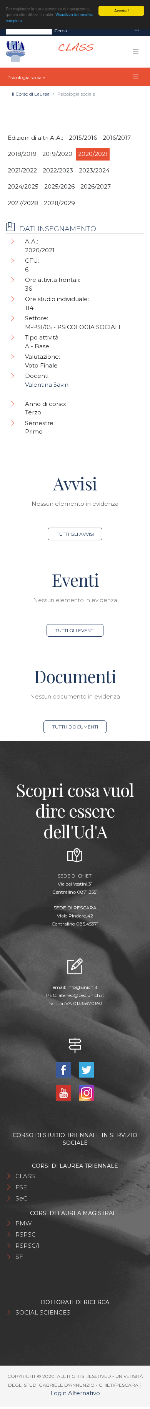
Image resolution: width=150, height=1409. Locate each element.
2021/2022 (22, 170)
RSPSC (25, 1234)
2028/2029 (59, 203)
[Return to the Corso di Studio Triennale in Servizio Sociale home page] (73, 52)
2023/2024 (94, 170)
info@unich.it (82, 987)
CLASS (25, 1176)
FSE (21, 1187)
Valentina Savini (47, 384)
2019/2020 (57, 153)
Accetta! (121, 10)
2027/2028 (23, 203)
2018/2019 (22, 153)
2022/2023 (58, 170)
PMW (23, 1223)
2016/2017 (117, 137)
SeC (21, 1198)
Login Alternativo (75, 1393)
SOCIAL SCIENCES (42, 1312)
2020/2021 (93, 153)
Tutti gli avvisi (75, 534)
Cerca (60, 30)
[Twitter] (86, 1069)
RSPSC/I (27, 1245)
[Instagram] (86, 1092)
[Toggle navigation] (137, 30)
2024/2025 (23, 186)
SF (19, 1256)
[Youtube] (64, 1092)
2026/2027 (95, 186)
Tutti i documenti (75, 727)
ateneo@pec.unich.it (81, 995)
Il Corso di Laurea (31, 94)
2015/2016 (83, 137)
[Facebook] (64, 1069)
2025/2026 (59, 186)
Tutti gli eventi (75, 630)
